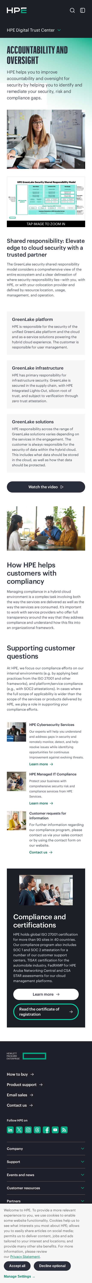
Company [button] (15, 1148)
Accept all (17, 1266)
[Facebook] (46, 1129)
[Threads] (37, 1129)
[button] (72, 10)
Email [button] (17, 1094)
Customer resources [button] (23, 1188)
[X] (19, 1129)
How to (17, 1074)
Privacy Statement (25, 1256)
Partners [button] (14, 1201)
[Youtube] (55, 1129)
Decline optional (52, 1266)
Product (22, 1084)
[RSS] (64, 1129)
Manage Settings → (19, 1276)
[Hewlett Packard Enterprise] (17, 10)
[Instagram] (28, 1129)
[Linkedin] (10, 1129)
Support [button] (13, 1162)
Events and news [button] (20, 1175)
